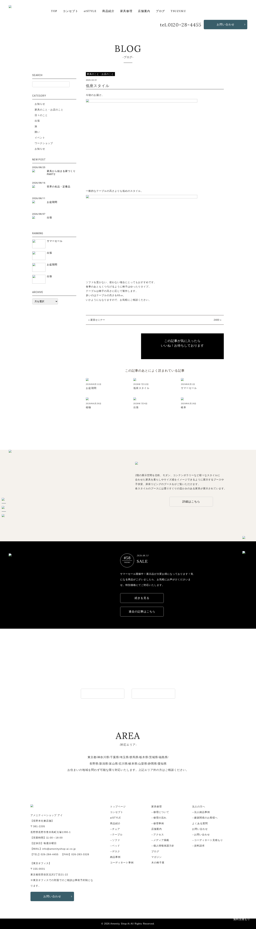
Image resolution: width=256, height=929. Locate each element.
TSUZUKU (178, 11)
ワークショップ (44, 143)
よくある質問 (200, 823)
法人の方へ (198, 806)
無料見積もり (241, 919)
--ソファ (115, 840)
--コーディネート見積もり (207, 840)
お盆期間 (91, 388)
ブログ (160, 11)
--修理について (160, 812)
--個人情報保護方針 (162, 845)
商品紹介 (108, 11)
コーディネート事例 (122, 862)
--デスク (115, 851)
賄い (37, 132)
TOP (54, 11)
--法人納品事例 (201, 812)
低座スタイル (141, 388)
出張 (136, 407)
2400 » (217, 319)
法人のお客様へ (102, 693)
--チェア (115, 829)
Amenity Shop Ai (120, 924)
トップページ (118, 806)
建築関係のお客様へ (153, 693)
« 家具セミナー (96, 319)
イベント (40, 137)
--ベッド (115, 845)
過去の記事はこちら (142, 611)
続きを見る (142, 597)
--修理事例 (157, 823)
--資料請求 (198, 845)
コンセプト (70, 11)
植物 (88, 407)
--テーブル (116, 834)
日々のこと (41, 115)
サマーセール (189, 388)
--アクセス (157, 834)
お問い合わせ (225, 24)
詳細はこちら (191, 501)
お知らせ (40, 103)
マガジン (156, 857)
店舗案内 (144, 11)
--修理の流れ (158, 817)
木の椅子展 (157, 862)
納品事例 (115, 857)
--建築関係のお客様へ (205, 817)
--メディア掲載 (160, 840)
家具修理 (126, 11)
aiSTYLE (90, 11)
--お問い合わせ (201, 834)
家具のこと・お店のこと (49, 109)
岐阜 (183, 407)
